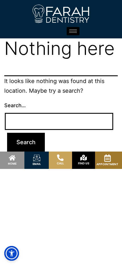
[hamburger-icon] (73, 31)
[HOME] (12, 157)
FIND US (83, 163)
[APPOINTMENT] (107, 158)
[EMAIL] (36, 158)
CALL (60, 163)
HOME (12, 164)
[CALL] (60, 157)
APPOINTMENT (107, 164)
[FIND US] (83, 157)
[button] (12, 253)
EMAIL (37, 164)
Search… (15, 105)
